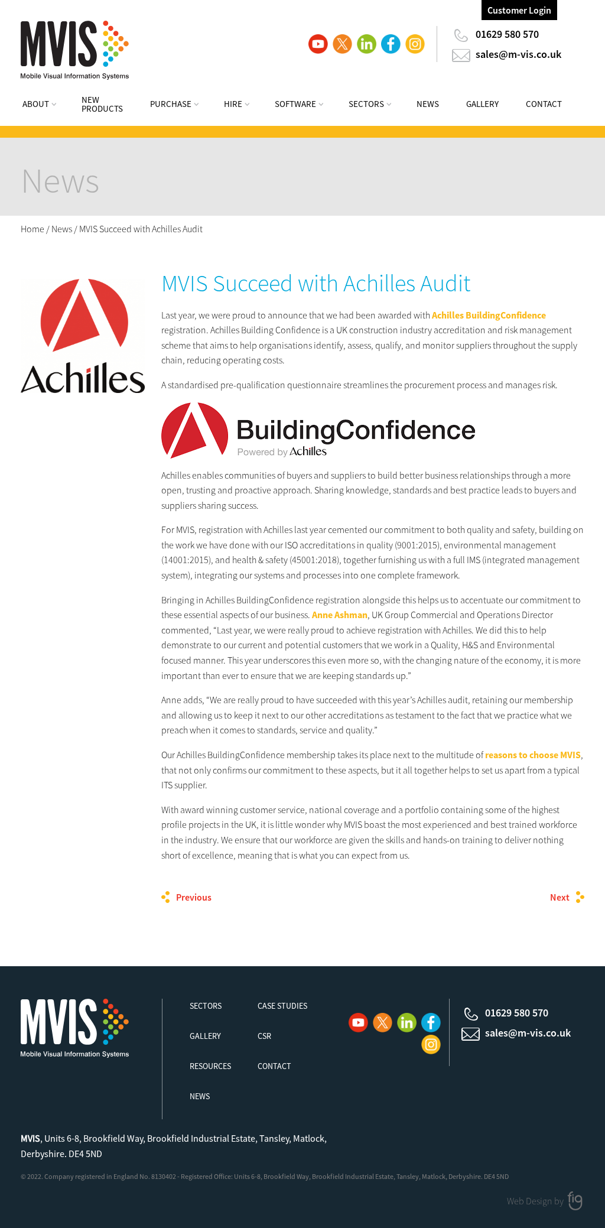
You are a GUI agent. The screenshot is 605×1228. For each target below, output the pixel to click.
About (35, 103)
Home (32, 229)
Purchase (170, 103)
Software (295, 103)
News (428, 103)
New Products (102, 104)
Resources (210, 1066)
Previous (194, 897)
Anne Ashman (339, 615)
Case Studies (282, 1005)
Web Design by (536, 1201)
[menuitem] (47, 106)
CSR (264, 1036)
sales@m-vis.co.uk (518, 54)
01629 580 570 (507, 34)
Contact (544, 103)
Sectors (366, 103)
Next (560, 897)
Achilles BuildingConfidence (489, 315)
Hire (233, 103)
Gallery (482, 103)
